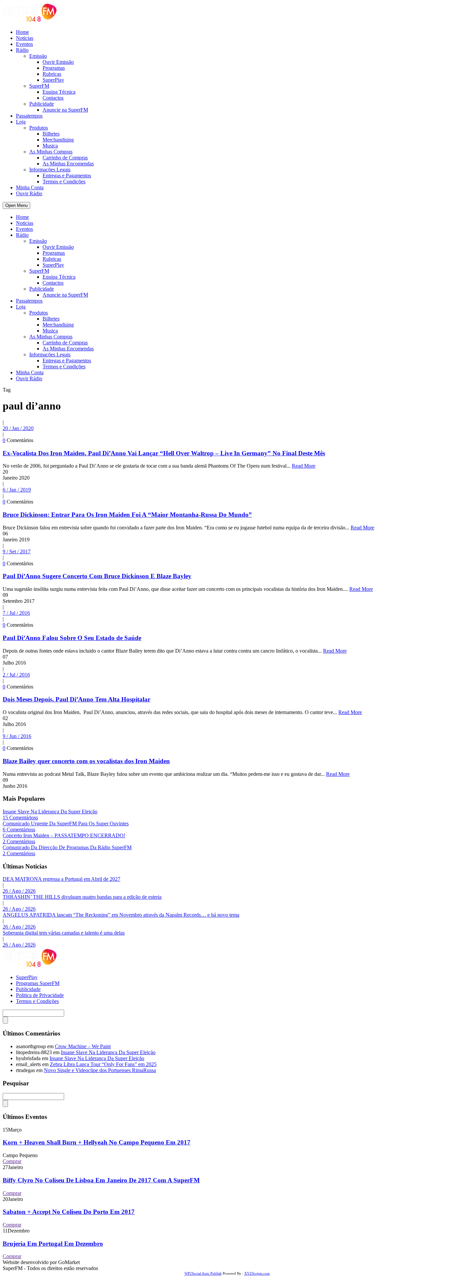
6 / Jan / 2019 (17, 490)
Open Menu (16, 205)
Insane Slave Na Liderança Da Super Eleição (50, 811)
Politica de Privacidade (40, 995)
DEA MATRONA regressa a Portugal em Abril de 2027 (61, 879)
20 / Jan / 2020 (18, 428)
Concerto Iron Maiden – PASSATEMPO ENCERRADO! (64, 835)
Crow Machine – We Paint (83, 1046)
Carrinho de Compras (65, 157)
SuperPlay (53, 80)
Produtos (38, 128)
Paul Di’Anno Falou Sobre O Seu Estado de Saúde (72, 637)
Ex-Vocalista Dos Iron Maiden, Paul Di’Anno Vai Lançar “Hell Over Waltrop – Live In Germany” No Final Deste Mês (164, 453)
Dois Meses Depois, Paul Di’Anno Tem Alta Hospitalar (76, 699)
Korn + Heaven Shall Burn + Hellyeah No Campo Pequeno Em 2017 (96, 1142)
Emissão (38, 56)
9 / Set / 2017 (17, 551)
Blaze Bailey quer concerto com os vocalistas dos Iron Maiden (86, 761)
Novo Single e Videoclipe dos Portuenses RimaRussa (100, 1070)
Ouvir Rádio (29, 193)
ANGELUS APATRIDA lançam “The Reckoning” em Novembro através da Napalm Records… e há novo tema (121, 915)
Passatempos (29, 116)
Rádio (22, 50)
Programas (54, 68)
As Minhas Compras (50, 151)
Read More (303, 466)
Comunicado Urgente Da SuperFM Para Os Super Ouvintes (66, 823)
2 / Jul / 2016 (16, 675)
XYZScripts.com (257, 1273)
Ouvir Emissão (58, 62)
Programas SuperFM (37, 983)
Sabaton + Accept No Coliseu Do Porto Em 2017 (69, 1211)
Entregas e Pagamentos (67, 175)
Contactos (53, 98)
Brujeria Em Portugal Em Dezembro (53, 1243)
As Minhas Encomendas (68, 163)
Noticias (24, 38)
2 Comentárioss (19, 841)
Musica (50, 145)
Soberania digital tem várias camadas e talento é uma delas (64, 933)
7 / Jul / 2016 (16, 613)
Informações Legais (49, 169)
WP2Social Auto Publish (203, 1273)
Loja (21, 122)
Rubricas (52, 74)
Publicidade (41, 104)
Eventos (24, 44)
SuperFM (39, 86)
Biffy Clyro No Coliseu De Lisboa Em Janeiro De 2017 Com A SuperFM (101, 1180)
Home (22, 32)
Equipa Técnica (59, 92)
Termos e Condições (64, 181)
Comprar (12, 1161)
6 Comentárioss (19, 829)
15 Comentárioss (20, 817)
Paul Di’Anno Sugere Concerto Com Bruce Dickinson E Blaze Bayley (97, 576)
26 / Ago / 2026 (19, 891)
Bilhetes (51, 134)
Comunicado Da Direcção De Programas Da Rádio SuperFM (67, 847)
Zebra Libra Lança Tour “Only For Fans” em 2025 (103, 1064)
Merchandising (58, 139)
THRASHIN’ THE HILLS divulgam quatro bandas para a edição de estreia (82, 897)
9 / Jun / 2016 (17, 736)
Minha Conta (30, 187)
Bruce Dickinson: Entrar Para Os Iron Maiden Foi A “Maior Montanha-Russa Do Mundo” (127, 514)
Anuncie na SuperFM (65, 110)
